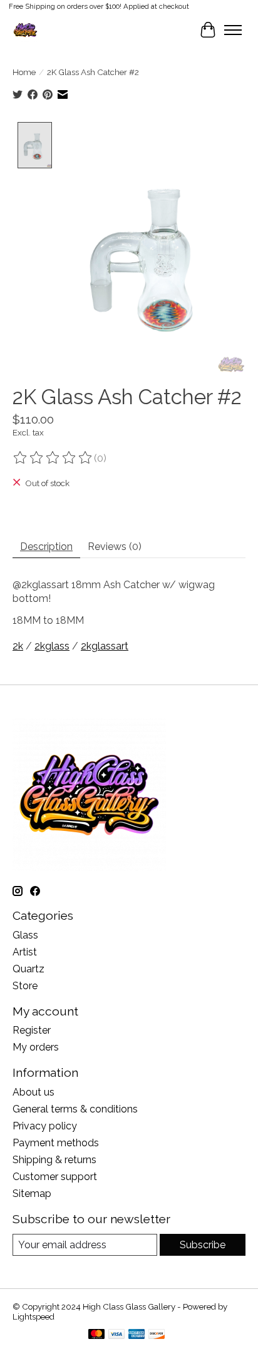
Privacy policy (45, 1126)
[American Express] (136, 1335)
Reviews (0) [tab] (115, 546)
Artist (25, 952)
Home (24, 72)
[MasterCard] (96, 1335)
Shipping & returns (54, 1160)
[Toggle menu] (232, 30)
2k (18, 646)
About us (33, 1092)
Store (25, 986)
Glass (25, 935)
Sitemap (32, 1193)
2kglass (52, 646)
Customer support (55, 1177)
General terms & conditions (75, 1109)
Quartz (28, 969)
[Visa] (116, 1335)
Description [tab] (46, 546)
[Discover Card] (156, 1335)
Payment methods (56, 1143)
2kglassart (104, 646)
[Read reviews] (53, 458)
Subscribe (202, 1245)
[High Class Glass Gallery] (25, 30)
